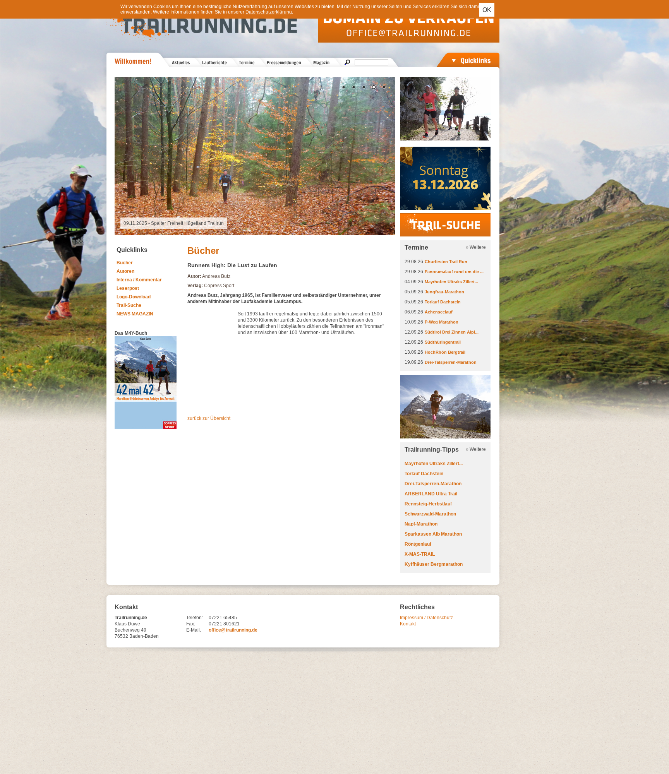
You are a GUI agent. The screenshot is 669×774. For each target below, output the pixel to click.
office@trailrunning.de (233, 630)
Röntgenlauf (418, 544)
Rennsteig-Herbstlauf (428, 504)
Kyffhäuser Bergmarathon (434, 564)
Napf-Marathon (421, 524)
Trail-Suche (129, 305)
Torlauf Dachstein (443, 302)
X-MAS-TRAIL (420, 554)
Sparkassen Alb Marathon (433, 534)
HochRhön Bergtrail (445, 352)
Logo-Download (134, 297)
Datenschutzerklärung (268, 12)
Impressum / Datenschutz (426, 617)
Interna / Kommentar (139, 280)
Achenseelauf (439, 312)
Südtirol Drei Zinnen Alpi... (452, 332)
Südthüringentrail (443, 342)
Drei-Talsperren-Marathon (451, 362)
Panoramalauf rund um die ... (454, 271)
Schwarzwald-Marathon (430, 514)
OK (486, 10)
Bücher (125, 262)
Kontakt (408, 624)
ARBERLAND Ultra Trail (431, 494)
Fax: (190, 624)
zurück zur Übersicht (208, 418)
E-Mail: (193, 630)
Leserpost (128, 288)
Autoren (125, 271)
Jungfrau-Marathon (444, 291)
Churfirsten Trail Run (446, 261)
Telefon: (194, 617)
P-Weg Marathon (441, 322)
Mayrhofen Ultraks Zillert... (451, 281)
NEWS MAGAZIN (135, 314)
